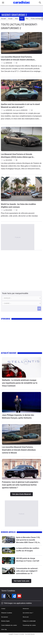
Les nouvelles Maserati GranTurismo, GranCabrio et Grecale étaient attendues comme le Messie (18, 58)
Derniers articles (8, 532)
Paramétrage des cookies (29, 625)
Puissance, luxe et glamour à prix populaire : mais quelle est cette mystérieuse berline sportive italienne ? (20, 485)
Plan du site (26, 617)
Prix (27, 18)
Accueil (3, 18)
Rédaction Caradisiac (6, 612)
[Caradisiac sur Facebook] (4, 596)
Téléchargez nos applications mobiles (18, 603)
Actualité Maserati (8, 353)
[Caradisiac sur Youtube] (19, 596)
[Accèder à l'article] (21, 367)
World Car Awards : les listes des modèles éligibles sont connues (18, 205)
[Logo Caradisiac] (21, 4)
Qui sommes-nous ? (28, 612)
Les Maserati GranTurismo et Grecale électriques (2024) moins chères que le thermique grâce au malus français (17, 155)
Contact (3, 608)
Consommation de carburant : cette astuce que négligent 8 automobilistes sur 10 (27, 570)
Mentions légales (5, 621)
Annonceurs (26, 608)
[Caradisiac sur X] (9, 596)
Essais (10, 18)
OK (39, 308)
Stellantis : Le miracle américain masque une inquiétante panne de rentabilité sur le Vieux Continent (19, 383)
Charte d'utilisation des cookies (9, 625)
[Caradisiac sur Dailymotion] (14, 596)
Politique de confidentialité (29, 621)
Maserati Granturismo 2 (14, 15)
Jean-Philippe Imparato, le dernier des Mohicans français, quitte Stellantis (18, 416)
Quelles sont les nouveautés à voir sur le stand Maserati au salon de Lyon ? (20, 105)
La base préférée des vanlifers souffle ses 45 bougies (27, 549)
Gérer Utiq (4, 629)
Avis (16, 18)
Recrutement (4, 617)
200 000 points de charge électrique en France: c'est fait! (27, 559)
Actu (21, 18)
